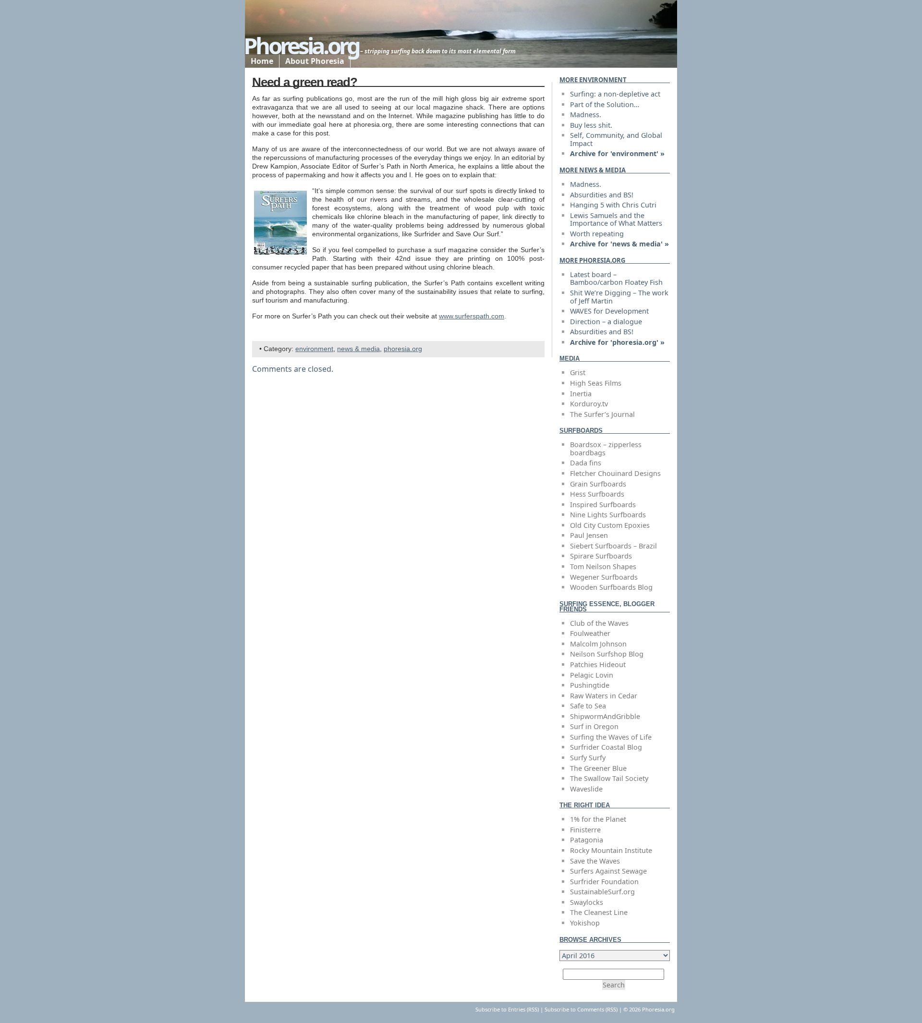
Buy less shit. (591, 125)
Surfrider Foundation (604, 881)
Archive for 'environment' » (617, 153)
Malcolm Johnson (598, 643)
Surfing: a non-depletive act (615, 93)
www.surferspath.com (471, 316)
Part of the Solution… (604, 104)
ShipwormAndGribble (605, 716)
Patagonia (586, 839)
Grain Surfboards (598, 483)
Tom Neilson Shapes (603, 566)
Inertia (581, 393)
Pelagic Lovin (591, 675)
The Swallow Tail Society (609, 778)
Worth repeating (597, 233)
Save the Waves (595, 860)
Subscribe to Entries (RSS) (507, 1009)
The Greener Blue (598, 768)
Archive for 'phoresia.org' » (617, 342)
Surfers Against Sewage (608, 871)
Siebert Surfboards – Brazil (613, 545)
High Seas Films (595, 383)
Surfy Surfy (588, 757)
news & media (358, 349)
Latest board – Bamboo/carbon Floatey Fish (616, 278)
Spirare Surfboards (601, 555)
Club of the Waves (599, 623)
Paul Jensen (589, 535)
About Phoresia (314, 61)
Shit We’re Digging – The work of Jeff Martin (619, 296)
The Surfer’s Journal (602, 414)
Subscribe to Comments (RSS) (581, 1009)
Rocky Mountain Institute (611, 850)
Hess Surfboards (597, 494)
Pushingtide (589, 685)
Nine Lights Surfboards (608, 514)
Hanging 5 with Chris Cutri (613, 204)
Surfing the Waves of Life (611, 737)
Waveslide (586, 788)
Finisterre (585, 829)
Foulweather (590, 633)
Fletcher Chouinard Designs (615, 473)
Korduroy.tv (589, 403)
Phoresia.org (301, 45)
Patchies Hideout (598, 664)
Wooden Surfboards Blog (611, 587)
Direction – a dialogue (606, 321)
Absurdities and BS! (601, 194)
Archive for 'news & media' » (619, 243)
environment (314, 349)
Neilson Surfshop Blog (606, 653)
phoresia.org (403, 349)
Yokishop (585, 922)
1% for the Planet (598, 819)
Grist (577, 372)
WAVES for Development (609, 311)
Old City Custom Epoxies (610, 525)
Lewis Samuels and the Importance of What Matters (616, 219)
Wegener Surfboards (604, 577)
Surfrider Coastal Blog (606, 747)
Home (262, 61)
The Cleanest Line (599, 912)
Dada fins (585, 462)
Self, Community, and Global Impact (616, 139)
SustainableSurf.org (602, 891)
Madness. (585, 114)
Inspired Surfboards (603, 504)
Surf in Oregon (594, 726)
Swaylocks (586, 902)
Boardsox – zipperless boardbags (606, 448)
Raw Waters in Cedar (603, 695)
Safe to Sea (588, 705)
